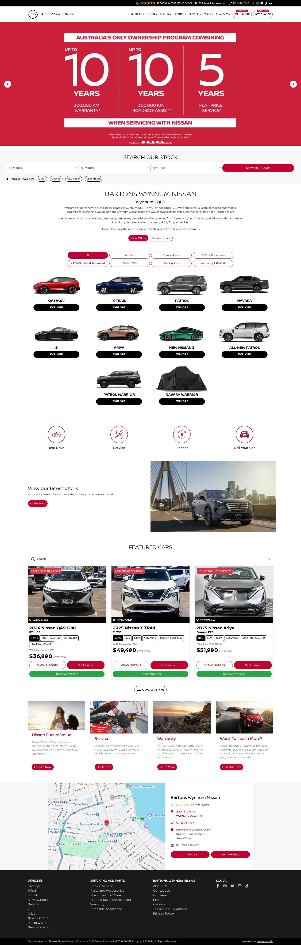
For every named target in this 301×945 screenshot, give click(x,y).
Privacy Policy (163, 914)
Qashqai (56, 178)
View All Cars (153, 690)
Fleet (157, 900)
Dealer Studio (265, 941)
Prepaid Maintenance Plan (110, 900)
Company (222, 14)
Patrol (32, 895)
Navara (33, 904)
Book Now (104, 767)
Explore (56, 307)
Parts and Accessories (107, 891)
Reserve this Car (67, 674)
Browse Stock (161, 238)
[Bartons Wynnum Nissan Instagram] (258, 3)
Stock (151, 14)
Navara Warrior (39, 927)
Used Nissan (93, 178)
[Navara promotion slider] (157, 142)
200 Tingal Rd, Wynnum (212, 3)
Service (194, 14)
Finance (179, 14)
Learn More (37, 503)
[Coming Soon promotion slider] (143, 142)
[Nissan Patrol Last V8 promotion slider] (162, 142)
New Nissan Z (38, 918)
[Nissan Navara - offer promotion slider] (153, 142)
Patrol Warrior (38, 923)
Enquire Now (42, 767)
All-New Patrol (38, 900)
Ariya (31, 914)
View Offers (138, 238)
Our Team (160, 895)
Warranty (97, 904)
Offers (164, 14)
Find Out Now (231, 767)
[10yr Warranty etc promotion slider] (138, 142)
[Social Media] (267, 3)
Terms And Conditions (170, 909)
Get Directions (230, 854)
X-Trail (41, 178)
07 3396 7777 (241, 3)
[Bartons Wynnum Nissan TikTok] (247, 886)
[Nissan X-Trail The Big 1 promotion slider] (148, 142)
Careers (159, 904)
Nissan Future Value (105, 895)
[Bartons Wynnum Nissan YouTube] (262, 3)
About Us (160, 886)
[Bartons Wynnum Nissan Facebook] (254, 3)
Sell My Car (242, 14)
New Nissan (73, 178)
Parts (207, 14)
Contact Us (190, 854)
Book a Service (101, 886)
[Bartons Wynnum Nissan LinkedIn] (271, 3)
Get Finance (263, 14)
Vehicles (136, 14)
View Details (47, 665)
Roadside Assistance (106, 909)
